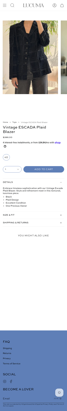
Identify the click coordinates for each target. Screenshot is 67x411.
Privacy (7, 359)
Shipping (7, 348)
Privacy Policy (48, 404)
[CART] (62, 5)
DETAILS (8, 182)
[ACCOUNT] (54, 5)
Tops (14, 122)
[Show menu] (4, 5)
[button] (12, 5)
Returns (7, 353)
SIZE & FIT (8, 215)
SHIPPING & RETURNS (15, 223)
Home (5, 122)
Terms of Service (11, 364)
